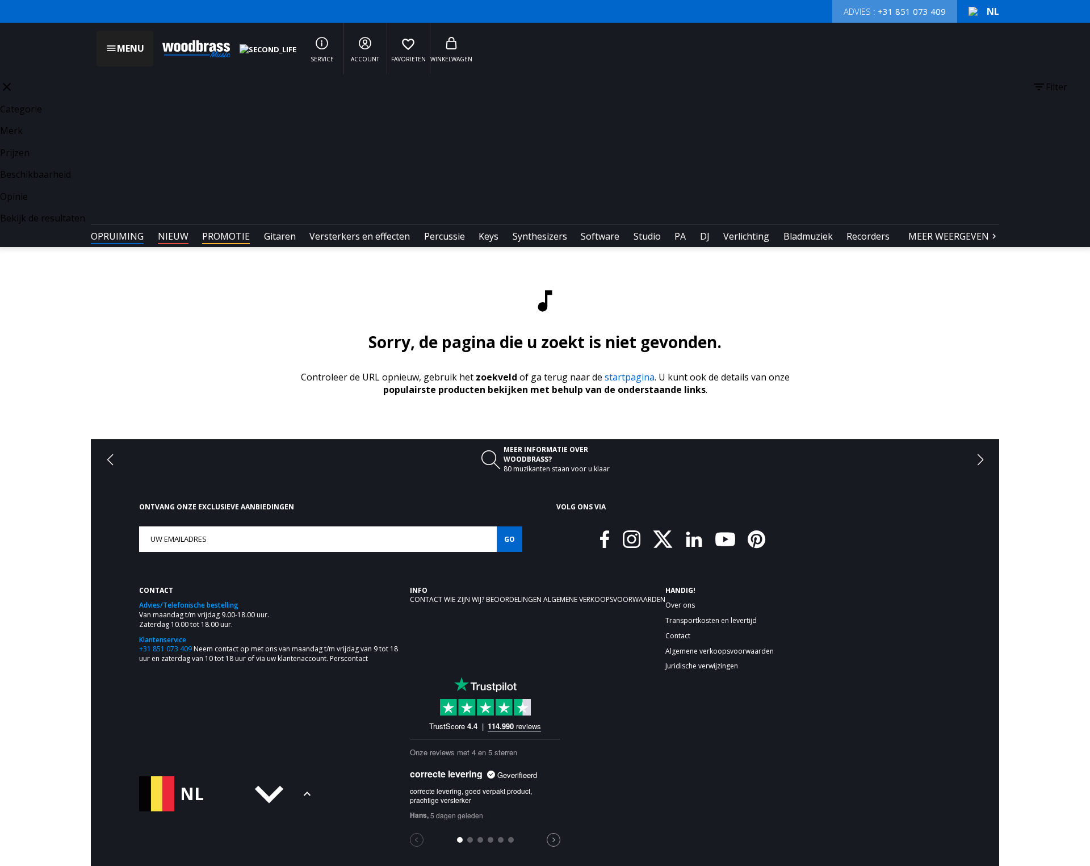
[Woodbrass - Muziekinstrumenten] (191, 48)
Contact (427, 599)
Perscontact (349, 658)
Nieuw (173, 236)
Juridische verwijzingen (701, 666)
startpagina (630, 377)
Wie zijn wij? (465, 599)
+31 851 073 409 (165, 649)
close (7, 87)
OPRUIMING (117, 236)
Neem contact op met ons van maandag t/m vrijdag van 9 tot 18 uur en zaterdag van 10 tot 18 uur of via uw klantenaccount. (268, 653)
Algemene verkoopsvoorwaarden (604, 599)
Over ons (680, 605)
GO (509, 539)
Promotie (226, 236)
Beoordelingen (514, 599)
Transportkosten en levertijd (711, 620)
